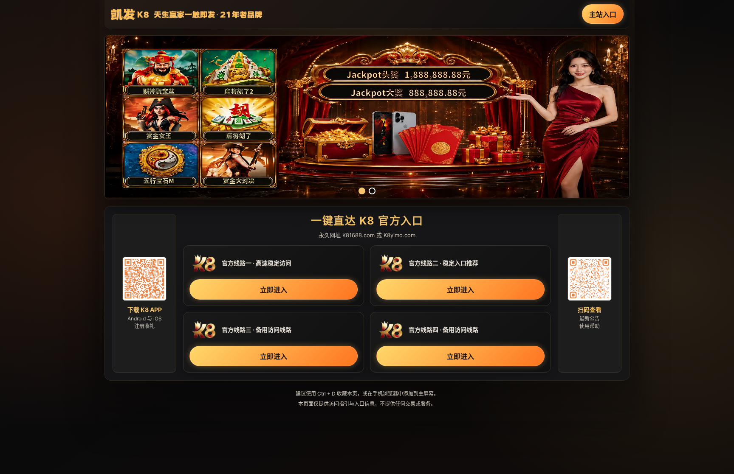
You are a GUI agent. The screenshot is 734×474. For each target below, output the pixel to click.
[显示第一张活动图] (362, 191)
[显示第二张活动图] (372, 191)
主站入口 (602, 14)
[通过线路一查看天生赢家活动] (367, 117)
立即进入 (273, 290)
